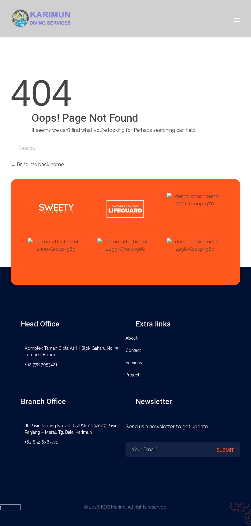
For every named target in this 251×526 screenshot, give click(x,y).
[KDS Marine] (49, 18)
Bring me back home (40, 164)
